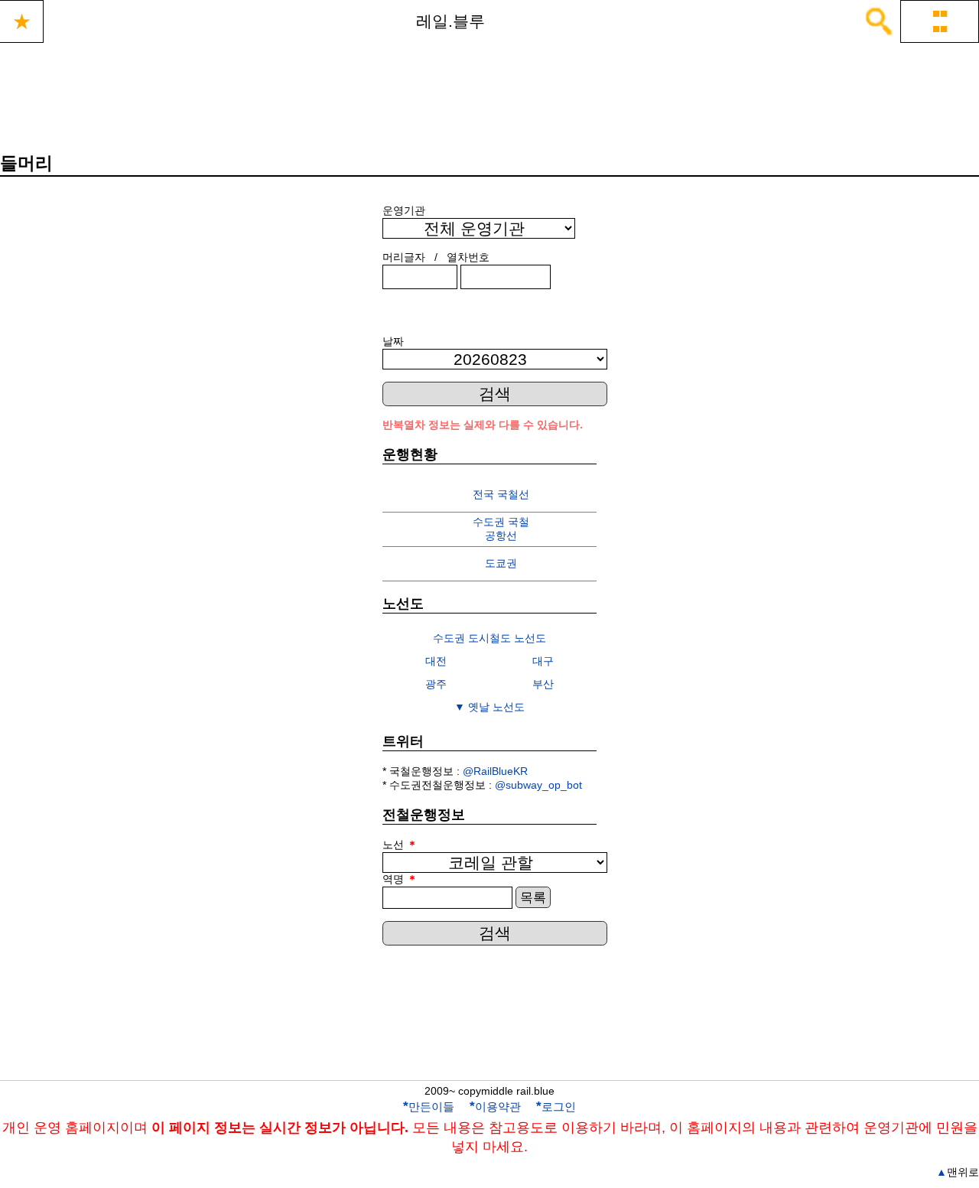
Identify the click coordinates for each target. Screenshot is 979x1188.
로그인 (556, 1106)
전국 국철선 (501, 494)
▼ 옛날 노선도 (489, 707)
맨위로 (957, 1172)
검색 (495, 393)
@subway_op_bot (538, 785)
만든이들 (428, 1106)
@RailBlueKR (495, 771)
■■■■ (940, 21)
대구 (543, 661)
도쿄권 (501, 563)
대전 (436, 661)
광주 (436, 684)
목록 (533, 897)
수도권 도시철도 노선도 (489, 638)
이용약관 (495, 1106)
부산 (543, 684)
